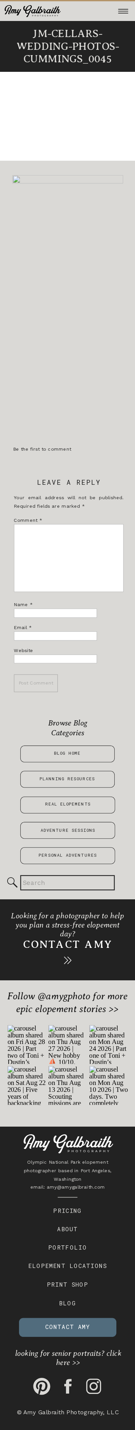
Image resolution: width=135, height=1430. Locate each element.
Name (23, 604)
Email (23, 627)
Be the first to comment (42, 449)
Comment (28, 520)
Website (23, 650)
